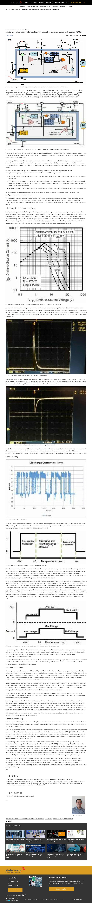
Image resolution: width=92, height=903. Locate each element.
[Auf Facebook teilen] (81, 36)
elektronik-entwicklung (12, 818)
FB (26, 895)
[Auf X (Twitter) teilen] (83, 36)
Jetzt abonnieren (15, 890)
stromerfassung (57, 818)
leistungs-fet (48, 818)
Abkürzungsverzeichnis (59, 2)
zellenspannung (40, 818)
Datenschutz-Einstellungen (48, 899)
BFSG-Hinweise (39, 899)
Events (26, 2)
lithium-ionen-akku (68, 818)
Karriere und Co (63, 6)
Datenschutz (27, 899)
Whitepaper (48, 2)
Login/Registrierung (77, 2)
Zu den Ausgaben (61, 889)
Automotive (22, 6)
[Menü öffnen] (8, 2)
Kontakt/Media (58, 899)
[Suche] (66, 2)
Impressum (33, 899)
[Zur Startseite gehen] (16, 2)
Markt (70, 6)
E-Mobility (54, 6)
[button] (8, 851)
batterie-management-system (27, 818)
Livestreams (34, 2)
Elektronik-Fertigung (45, 6)
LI (23, 895)
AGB (23, 899)
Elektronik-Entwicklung (32, 6)
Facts (63, 899)
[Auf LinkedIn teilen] (85, 36)
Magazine (41, 2)
